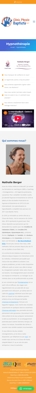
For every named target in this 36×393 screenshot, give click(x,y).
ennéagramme (23, 282)
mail (26, 337)
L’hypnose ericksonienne (10, 302)
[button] (25, 389)
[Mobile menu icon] (34, 22)
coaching (11, 293)
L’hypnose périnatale (9, 310)
